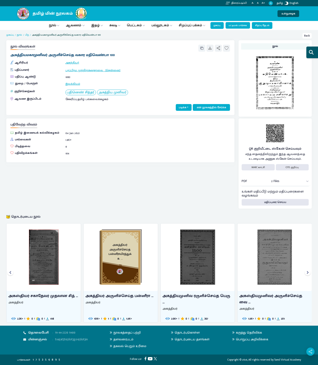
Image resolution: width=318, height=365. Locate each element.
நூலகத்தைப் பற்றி (127, 332)
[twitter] (156, 358)
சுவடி (113, 25)
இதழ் (95, 25)
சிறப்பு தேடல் (262, 25)
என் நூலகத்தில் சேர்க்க (211, 107)
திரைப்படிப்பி (239, 3)
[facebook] (146, 358)
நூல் (52, 25)
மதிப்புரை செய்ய (275, 202)
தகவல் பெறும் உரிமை (129, 346)
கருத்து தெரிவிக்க (249, 332)
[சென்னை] (112, 70)
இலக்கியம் (72, 83)
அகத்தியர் (72, 62)
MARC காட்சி (258, 167)
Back (307, 36)
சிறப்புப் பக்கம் (190, 25)
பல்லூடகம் (160, 25)
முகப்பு (216, 25)
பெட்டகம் (134, 25)
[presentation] (10, 273)
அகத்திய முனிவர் (112, 92)
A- (253, 3)
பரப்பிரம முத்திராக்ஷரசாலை (84, 70)
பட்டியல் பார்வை (238, 25)
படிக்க (182, 107)
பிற (27, 35)
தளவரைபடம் (123, 339)
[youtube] (151, 358)
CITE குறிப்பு (292, 167)
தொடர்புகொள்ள (187, 332)
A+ (263, 3)
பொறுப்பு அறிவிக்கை (252, 339)
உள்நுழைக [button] (288, 13)
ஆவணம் (74, 25)
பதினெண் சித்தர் (80, 92)
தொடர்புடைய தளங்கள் (192, 339)
